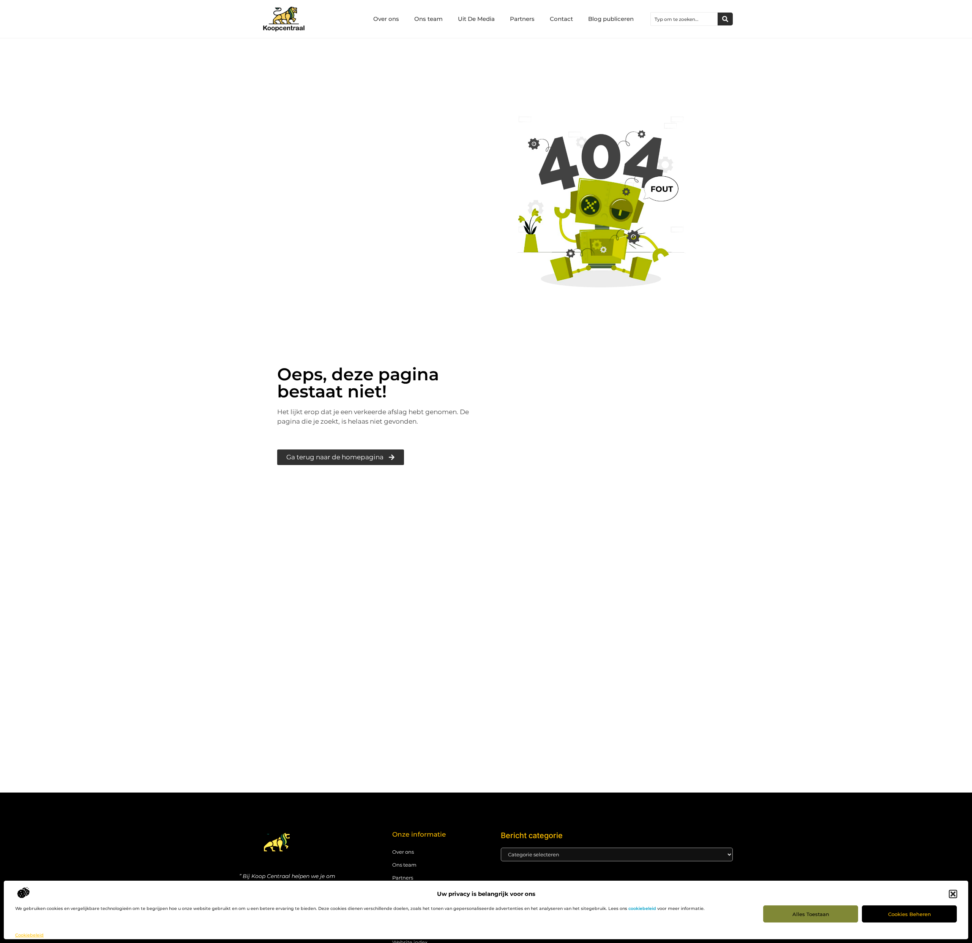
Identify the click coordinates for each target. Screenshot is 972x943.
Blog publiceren (611, 18)
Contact (561, 18)
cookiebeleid (642, 908)
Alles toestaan (810, 914)
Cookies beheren (909, 914)
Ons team (428, 18)
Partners (522, 18)
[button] (953, 894)
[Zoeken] (725, 19)
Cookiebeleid (29, 935)
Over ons (386, 18)
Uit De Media (476, 18)
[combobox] (684, 19)
